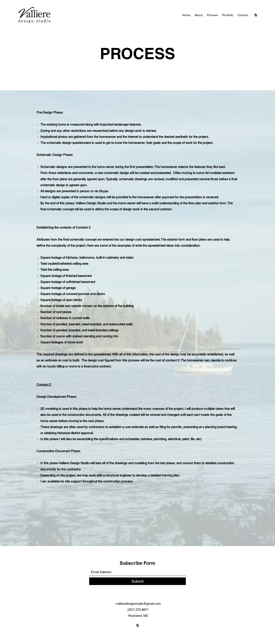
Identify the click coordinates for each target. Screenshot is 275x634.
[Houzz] (256, 15)
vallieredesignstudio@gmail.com (138, 603)
